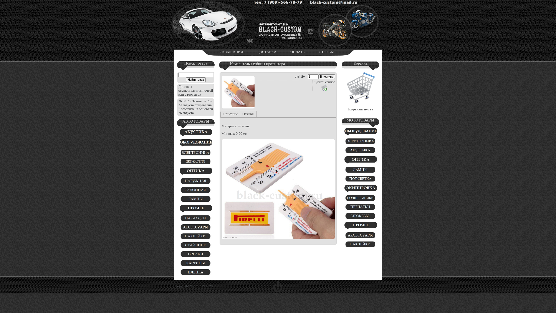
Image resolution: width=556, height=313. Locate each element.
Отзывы (248, 114)
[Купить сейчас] (324, 87)
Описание (230, 114)
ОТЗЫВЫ (326, 52)
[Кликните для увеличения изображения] (238, 92)
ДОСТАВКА (266, 52)
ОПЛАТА (297, 52)
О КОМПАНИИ (231, 52)
